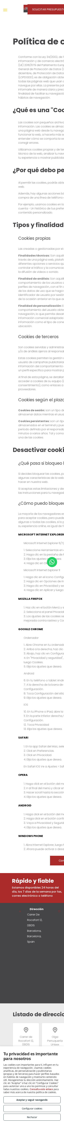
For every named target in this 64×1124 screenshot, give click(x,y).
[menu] (5, 10)
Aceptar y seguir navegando (32, 1099)
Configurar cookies (32, 1108)
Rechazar (32, 1117)
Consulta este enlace (41, 1089)
